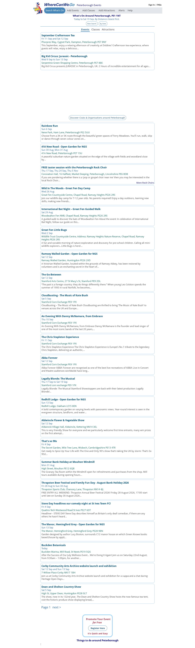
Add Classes (89, 10)
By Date (103, 23)
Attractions (108, 29)
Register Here (98, 628)
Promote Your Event (98, 620)
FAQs (159, 4)
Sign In (152, 4)
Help (130, 10)
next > (56, 607)
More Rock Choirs (145, 182)
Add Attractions (107, 10)
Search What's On (55, 10)
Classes (95, 29)
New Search (91, 23)
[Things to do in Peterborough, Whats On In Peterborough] (59, 4)
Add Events (73, 10)
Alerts (122, 10)
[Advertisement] (97, 92)
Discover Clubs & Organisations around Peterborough (97, 117)
